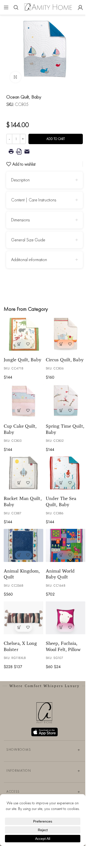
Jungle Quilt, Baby (22, 360)
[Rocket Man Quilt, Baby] (23, 473)
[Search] (16, 7)
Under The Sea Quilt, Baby (61, 501)
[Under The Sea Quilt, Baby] (65, 473)
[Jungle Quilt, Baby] (23, 334)
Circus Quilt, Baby (65, 360)
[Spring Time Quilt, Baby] (65, 400)
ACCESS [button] (13, 791)
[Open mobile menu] (6, 7)
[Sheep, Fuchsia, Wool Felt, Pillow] (65, 617)
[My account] (80, 7)
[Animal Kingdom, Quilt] (23, 545)
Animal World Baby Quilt (60, 574)
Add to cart (55, 139)
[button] (19, 344)
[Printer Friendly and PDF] (44, 151)
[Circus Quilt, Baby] (65, 334)
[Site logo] (48, 7)
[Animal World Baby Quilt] (65, 545)
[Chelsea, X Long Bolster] (23, 617)
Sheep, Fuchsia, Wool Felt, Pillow (63, 646)
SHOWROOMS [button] (18, 750)
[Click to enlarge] (15, 77)
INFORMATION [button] (18, 771)
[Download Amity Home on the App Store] (44, 732)
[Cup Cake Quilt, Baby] (23, 400)
